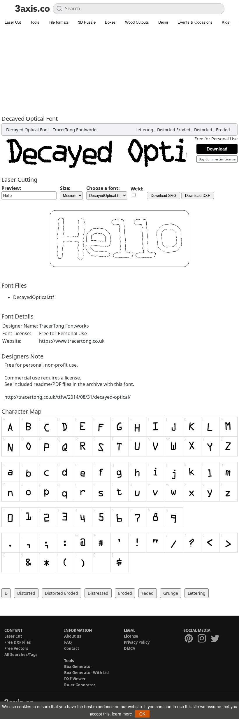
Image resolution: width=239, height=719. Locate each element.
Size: (65, 188)
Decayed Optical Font (27, 129)
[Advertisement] (119, 71)
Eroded (223, 129)
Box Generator (78, 666)
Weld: (137, 189)
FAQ (68, 642)
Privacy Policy (137, 642)
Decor (163, 22)
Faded (148, 593)
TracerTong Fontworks (75, 129)
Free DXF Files (17, 642)
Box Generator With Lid (86, 672)
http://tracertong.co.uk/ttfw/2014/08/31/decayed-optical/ (67, 397)
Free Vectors (16, 648)
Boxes (110, 22)
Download (217, 148)
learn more (122, 714)
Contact (71, 648)
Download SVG (163, 195)
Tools (34, 22)
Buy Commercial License (217, 159)
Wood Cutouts (137, 22)
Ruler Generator (79, 684)
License (131, 636)
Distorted (203, 129)
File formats (59, 22)
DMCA (129, 648)
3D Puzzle (87, 22)
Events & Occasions (195, 22)
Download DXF (197, 195)
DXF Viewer (75, 678)
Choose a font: (103, 188)
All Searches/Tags (20, 654)
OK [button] (142, 714)
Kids (225, 22)
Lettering (144, 129)
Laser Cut (13, 22)
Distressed (98, 593)
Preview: (11, 188)
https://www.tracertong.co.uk (72, 341)
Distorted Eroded (173, 129)
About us (72, 636)
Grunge (170, 593)
